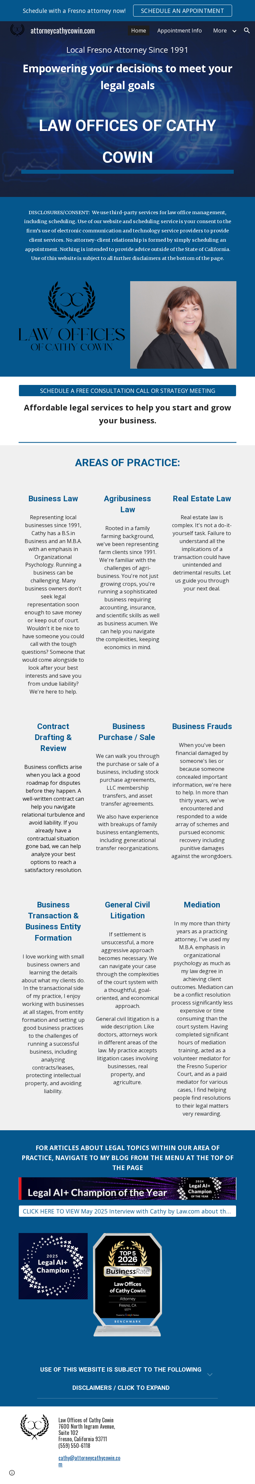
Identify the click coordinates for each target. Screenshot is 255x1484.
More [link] (220, 30)
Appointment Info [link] (179, 30)
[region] (127, 10)
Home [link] (138, 30)
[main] (127, 69)
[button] (247, 30)
